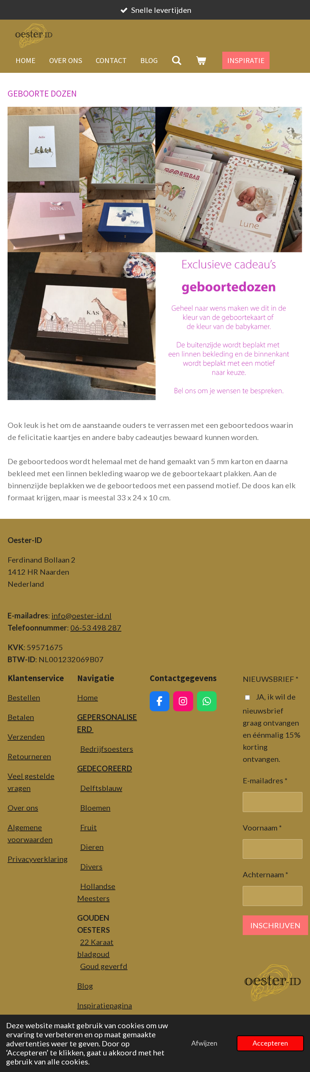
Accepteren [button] (270, 1043)
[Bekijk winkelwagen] (201, 60)
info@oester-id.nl (81, 615)
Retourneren (29, 756)
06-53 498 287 (95, 627)
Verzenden (26, 736)
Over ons (23, 807)
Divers (91, 866)
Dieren (92, 846)
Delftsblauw (101, 787)
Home (87, 697)
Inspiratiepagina (104, 1005)
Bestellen (24, 697)
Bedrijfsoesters (106, 748)
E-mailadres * (265, 780)
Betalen (21, 716)
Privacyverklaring (38, 858)
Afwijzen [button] (204, 1043)
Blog (85, 985)
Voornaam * (262, 827)
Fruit (88, 827)
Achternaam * (265, 874)
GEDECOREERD (104, 768)
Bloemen (95, 807)
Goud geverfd (103, 965)
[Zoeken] (176, 60)
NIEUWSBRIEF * (271, 678)
